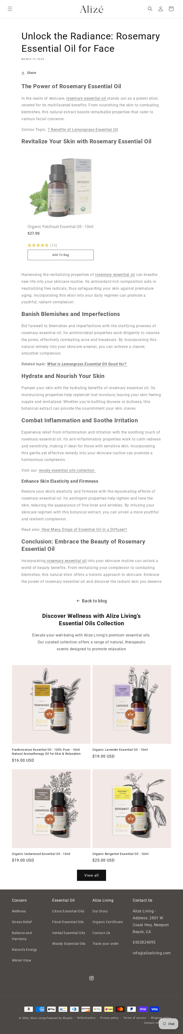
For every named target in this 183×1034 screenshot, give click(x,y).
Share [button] (31, 73)
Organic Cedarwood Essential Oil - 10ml (41, 854)
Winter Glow (21, 960)
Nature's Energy (24, 949)
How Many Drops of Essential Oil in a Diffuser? (84, 529)
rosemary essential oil (86, 98)
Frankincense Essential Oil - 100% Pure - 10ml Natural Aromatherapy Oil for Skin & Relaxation (46, 751)
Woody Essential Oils (69, 944)
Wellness (19, 911)
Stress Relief (22, 922)
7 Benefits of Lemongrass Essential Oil (83, 129)
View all (91, 875)
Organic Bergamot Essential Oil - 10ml (120, 854)
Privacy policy (109, 1017)
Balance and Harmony (22, 936)
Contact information (157, 1022)
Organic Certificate (107, 922)
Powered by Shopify (59, 1018)
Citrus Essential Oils (68, 911)
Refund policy (86, 1017)
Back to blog (94, 600)
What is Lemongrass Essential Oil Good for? (87, 364)
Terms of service (134, 1017)
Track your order (105, 944)
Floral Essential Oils (68, 922)
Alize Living (38, 1018)
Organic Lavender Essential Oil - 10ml (120, 749)
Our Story (100, 911)
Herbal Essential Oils (68, 933)
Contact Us (101, 933)
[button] (10, 9)
